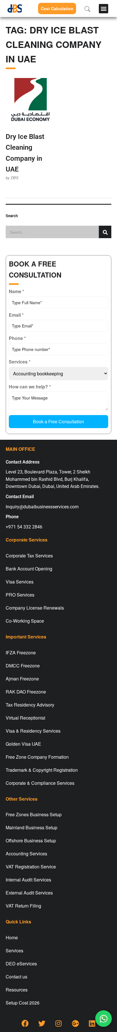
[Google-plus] (75, 1023)
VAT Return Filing (23, 905)
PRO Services (20, 594)
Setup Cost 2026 (22, 1002)
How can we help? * (30, 386)
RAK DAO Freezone (26, 691)
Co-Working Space (25, 620)
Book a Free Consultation (58, 421)
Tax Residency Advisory (30, 704)
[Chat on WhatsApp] (103, 1018)
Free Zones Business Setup (34, 814)
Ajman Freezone (22, 678)
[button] (103, 8)
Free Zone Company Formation (37, 757)
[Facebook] (25, 1023)
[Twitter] (41, 1023)
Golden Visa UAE (23, 744)
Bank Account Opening (29, 568)
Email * (16, 315)
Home (12, 937)
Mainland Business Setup (31, 827)
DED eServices (21, 963)
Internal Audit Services (28, 879)
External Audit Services (29, 892)
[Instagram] (58, 1023)
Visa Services (20, 581)
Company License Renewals (35, 607)
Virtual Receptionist (25, 717)
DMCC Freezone (23, 665)
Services (14, 950)
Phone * (17, 338)
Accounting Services (26, 853)
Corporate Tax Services (29, 555)
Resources (17, 989)
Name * (16, 291)
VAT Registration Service (31, 866)
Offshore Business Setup (31, 840)
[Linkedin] (92, 1023)
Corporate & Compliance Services (40, 783)
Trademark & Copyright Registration (42, 770)
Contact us (16, 976)
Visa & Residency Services (33, 731)
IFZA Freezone (21, 652)
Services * (19, 361)
